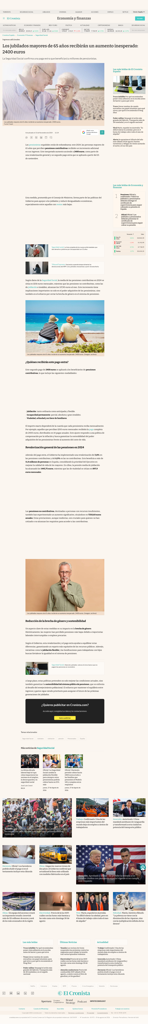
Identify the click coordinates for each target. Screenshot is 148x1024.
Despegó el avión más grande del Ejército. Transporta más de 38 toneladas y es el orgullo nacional (129, 120)
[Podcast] (82, 1002)
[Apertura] (46, 1001)
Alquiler (78, 12)
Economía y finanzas (32, 25)
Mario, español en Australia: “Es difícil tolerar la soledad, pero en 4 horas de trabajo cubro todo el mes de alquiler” (128, 131)
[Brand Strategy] (70, 1002)
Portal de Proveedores (99, 1009)
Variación (129, 234)
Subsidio (102, 986)
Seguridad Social (42, 35)
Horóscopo (114, 986)
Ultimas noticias (9, 25)
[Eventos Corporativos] (59, 1002)
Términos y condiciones (76, 1013)
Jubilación (51, 738)
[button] (143, 867)
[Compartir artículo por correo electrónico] (46, 137)
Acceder (140, 18)
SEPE (64, 986)
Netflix (125, 12)
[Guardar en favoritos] (102, 132)
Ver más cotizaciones (138, 30)
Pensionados (72, 738)
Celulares (44, 986)
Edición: (138, 12)
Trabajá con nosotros (122, 1009)
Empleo (110, 12)
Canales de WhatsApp (41, 1009)
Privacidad (90, 1013)
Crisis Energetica (88, 986)
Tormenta (7, 12)
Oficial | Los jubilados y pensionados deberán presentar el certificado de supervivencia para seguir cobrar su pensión (132, 220)
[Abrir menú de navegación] (3, 18)
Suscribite (60, 1009)
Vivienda (62, 12)
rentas (59, 204)
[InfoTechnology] (98, 1002)
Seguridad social (26, 12)
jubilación (32, 287)
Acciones (94, 12)
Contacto (22, 1009)
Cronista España (8, 35)
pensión (61, 738)
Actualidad (84, 25)
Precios (74, 986)
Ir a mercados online (9, 30)
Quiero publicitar (67, 718)
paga (91, 429)
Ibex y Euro (53, 25)
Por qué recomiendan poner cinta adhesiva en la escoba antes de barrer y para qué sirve (129, 99)
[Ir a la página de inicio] (13, 18)
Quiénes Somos (77, 1009)
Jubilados (46, 12)
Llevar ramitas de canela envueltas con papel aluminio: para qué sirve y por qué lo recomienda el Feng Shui (129, 109)
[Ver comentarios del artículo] (51, 137)
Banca (120, 25)
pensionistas (35, 145)
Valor (142, 234)
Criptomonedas (104, 25)
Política (69, 25)
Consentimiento (102, 1013)
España (82, 738)
